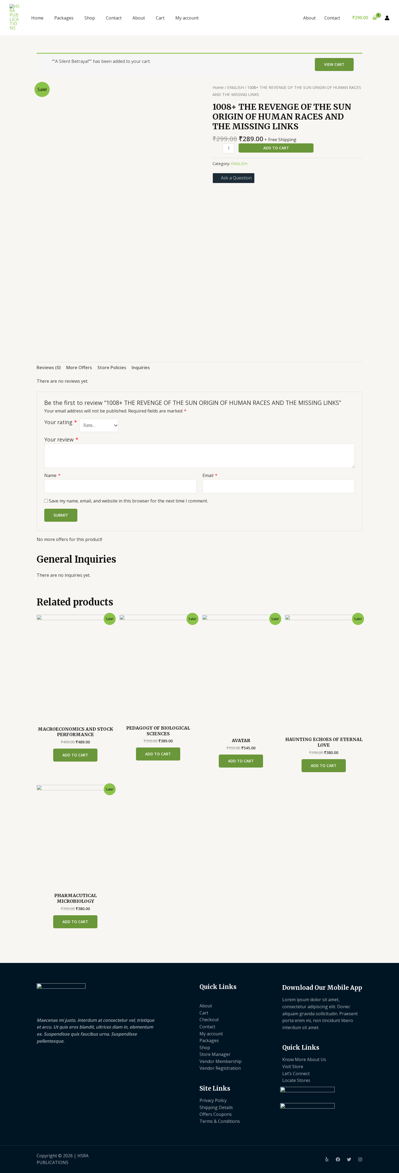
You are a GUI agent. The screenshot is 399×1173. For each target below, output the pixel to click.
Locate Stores (296, 1080)
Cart (160, 18)
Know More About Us (304, 1059)
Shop (89, 18)
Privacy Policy (213, 1100)
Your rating (60, 422)
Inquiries (141, 367)
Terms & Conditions (219, 1121)
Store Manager (214, 1054)
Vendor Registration (220, 1068)
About (138, 18)
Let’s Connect (296, 1074)
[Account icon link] (387, 17)
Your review (61, 439)
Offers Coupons (215, 1114)
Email (209, 475)
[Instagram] (360, 1159)
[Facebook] (338, 1159)
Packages (64, 18)
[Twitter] (349, 1159)
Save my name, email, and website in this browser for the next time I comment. (128, 501)
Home (37, 18)
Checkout (209, 1020)
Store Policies (111, 367)
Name (52, 475)
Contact (114, 18)
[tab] (49, 367)
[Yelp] (327, 1159)
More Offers (79, 367)
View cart (334, 64)
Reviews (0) (49, 367)
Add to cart (276, 147)
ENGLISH (235, 87)
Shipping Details (216, 1107)
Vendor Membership (220, 1061)
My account (187, 18)
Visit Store (292, 1066)
